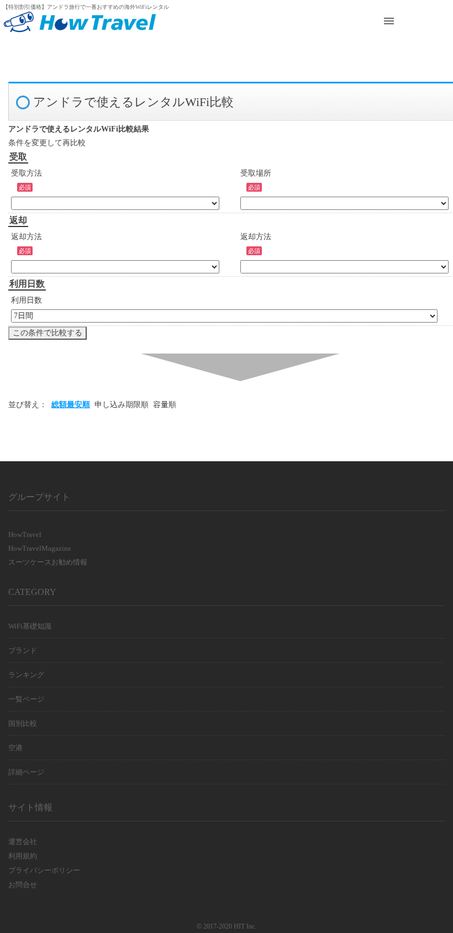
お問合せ (22, 885)
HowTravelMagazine (39, 548)
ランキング (26, 675)
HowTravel (24, 534)
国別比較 (22, 723)
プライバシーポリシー (44, 870)
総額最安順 (70, 404)
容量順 (164, 404)
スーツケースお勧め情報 (47, 562)
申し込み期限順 (121, 404)
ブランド (22, 650)
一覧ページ (26, 699)
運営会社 (22, 841)
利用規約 (22, 856)
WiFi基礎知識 (29, 626)
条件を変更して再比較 (47, 143)
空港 (15, 748)
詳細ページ (26, 772)
